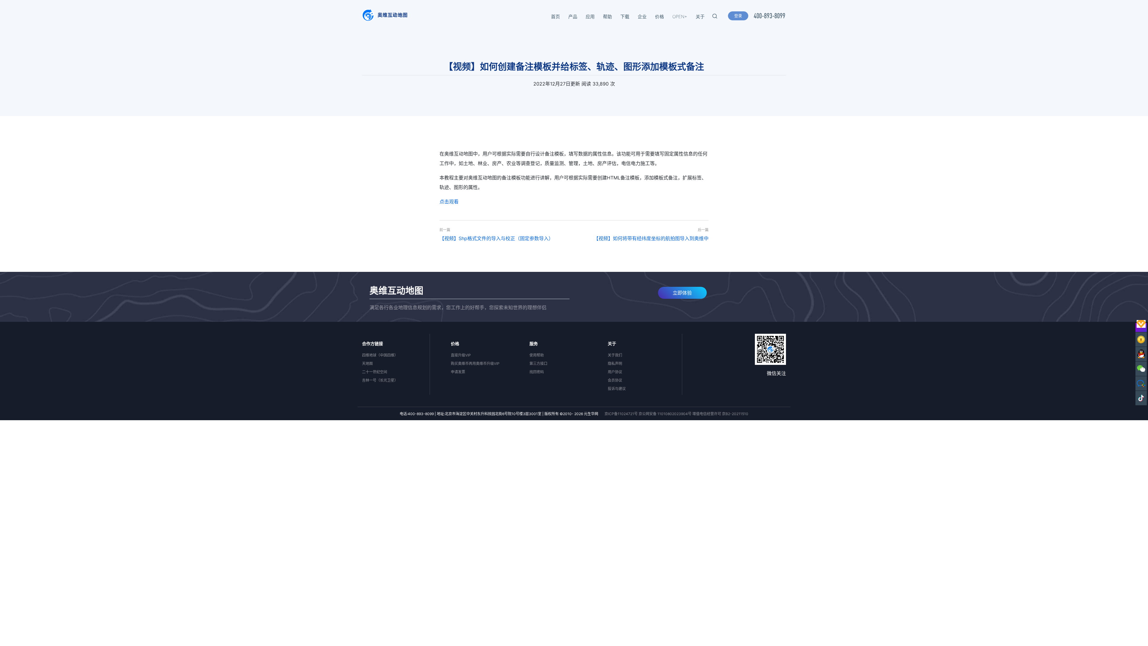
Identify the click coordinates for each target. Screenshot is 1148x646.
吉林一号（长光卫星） (380, 380)
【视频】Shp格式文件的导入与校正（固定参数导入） (496, 238)
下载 (624, 16)
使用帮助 (536, 355)
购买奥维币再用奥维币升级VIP (475, 363)
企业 (642, 16)
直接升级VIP (461, 355)
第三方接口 (538, 363)
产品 (572, 16)
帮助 (607, 16)
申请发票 (458, 372)
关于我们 (615, 355)
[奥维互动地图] (384, 17)
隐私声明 (615, 363)
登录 (738, 15)
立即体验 (682, 293)
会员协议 (615, 380)
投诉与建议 (617, 388)
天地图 (367, 363)
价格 (659, 16)
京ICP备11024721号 (621, 414)
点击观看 (449, 202)
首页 (555, 16)
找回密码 (536, 372)
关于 (700, 16)
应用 (590, 16)
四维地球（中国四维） (380, 355)
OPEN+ (679, 16)
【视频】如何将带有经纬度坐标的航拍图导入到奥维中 (651, 238)
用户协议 (615, 372)
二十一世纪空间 (374, 372)
